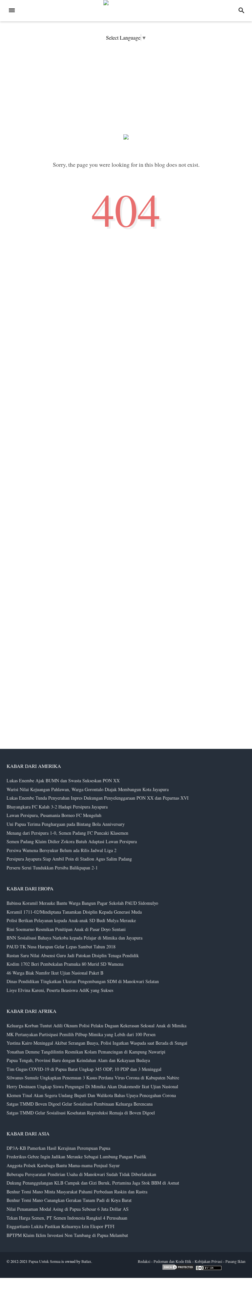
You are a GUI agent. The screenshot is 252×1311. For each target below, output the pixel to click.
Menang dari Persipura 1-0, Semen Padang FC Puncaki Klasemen (67, 833)
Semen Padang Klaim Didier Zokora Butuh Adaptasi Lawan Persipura (72, 841)
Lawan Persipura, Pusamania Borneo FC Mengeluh (54, 815)
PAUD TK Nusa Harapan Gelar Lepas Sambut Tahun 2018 (61, 946)
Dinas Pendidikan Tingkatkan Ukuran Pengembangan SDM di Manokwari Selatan (83, 981)
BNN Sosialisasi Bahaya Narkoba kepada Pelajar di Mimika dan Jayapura (74, 938)
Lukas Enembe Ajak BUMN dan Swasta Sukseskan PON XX (63, 780)
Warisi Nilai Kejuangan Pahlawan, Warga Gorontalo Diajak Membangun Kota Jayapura (88, 789)
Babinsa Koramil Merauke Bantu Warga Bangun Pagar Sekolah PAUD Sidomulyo (82, 903)
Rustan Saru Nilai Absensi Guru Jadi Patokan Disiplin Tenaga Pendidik (73, 955)
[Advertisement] (203, 1162)
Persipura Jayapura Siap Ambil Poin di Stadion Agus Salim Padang (69, 859)
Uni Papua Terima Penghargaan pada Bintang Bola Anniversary (66, 824)
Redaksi (144, 1261)
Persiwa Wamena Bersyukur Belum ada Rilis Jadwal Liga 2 (61, 850)
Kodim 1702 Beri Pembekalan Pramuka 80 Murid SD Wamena (65, 964)
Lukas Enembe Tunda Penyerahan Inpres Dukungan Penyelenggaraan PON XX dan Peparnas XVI (98, 798)
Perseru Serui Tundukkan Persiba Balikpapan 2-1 (52, 867)
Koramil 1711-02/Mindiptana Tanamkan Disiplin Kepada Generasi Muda (74, 912)
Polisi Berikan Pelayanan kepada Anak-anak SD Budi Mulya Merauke (71, 920)
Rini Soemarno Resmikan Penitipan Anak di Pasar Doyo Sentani (66, 929)
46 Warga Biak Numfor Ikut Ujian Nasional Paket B (55, 973)
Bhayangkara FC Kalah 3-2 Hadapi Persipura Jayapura (57, 807)
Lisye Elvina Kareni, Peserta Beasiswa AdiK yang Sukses (60, 990)
